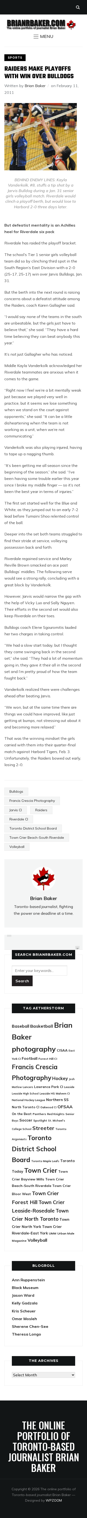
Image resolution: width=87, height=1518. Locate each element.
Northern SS (57, 1099)
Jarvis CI (15, 810)
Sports (15, 57)
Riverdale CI (18, 819)
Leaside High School (25, 1093)
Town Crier (40, 1170)
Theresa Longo (26, 1334)
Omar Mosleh (24, 1318)
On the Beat (22, 1114)
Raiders (41, 810)
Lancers (28, 1087)
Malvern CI (63, 1093)
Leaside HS (47, 1093)
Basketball (41, 1026)
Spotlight (40, 1120)
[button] (43, 36)
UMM (52, 1233)
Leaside (69, 1087)
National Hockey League (28, 1100)
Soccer (25, 1120)
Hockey (60, 1078)
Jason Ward (23, 1295)
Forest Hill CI (47, 1059)
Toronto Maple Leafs (45, 1161)
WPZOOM (54, 1500)
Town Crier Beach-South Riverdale (36, 837)
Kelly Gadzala (24, 1303)
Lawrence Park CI (48, 1087)
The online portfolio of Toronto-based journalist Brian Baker (43, 1446)
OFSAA (65, 1106)
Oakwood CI (48, 1107)
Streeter (43, 1128)
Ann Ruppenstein (28, 1279)
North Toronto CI (25, 1107)
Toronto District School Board (33, 828)
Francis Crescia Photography (32, 800)
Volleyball (16, 847)
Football (29, 1058)
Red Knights (56, 1114)
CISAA (62, 1050)
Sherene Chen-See (30, 1326)
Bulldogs (16, 791)
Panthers (39, 1114)
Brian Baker (35, 85)
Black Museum (25, 1287)
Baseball (20, 1026)
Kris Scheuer (24, 1311)
